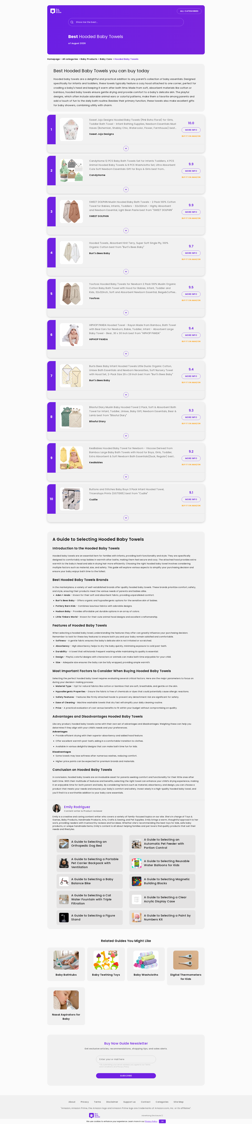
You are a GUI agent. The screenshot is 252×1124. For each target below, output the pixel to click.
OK (162, 1121)
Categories (162, 1101)
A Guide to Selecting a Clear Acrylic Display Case (165, 899)
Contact (146, 1101)
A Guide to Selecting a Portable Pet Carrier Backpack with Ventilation (95, 863)
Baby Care (106, 59)
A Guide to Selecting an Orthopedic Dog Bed (89, 844)
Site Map (178, 1101)
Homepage (53, 59)
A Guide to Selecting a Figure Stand (93, 917)
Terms (97, 1101)
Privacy (85, 1101)
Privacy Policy (123, 1067)
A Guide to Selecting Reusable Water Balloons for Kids (167, 863)
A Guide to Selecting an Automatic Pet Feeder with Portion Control (164, 844)
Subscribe (126, 1075)
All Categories (189, 11)
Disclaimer (112, 1101)
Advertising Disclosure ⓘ (152, 1115)
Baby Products (89, 59)
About (72, 1101)
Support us (129, 1101)
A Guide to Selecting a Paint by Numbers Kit (167, 917)
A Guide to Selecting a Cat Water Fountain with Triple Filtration (91, 899)
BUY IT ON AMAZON (191, 136)
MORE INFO (191, 129)
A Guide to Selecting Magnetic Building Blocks (167, 881)
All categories (70, 59)
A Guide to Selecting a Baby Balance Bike (92, 881)
